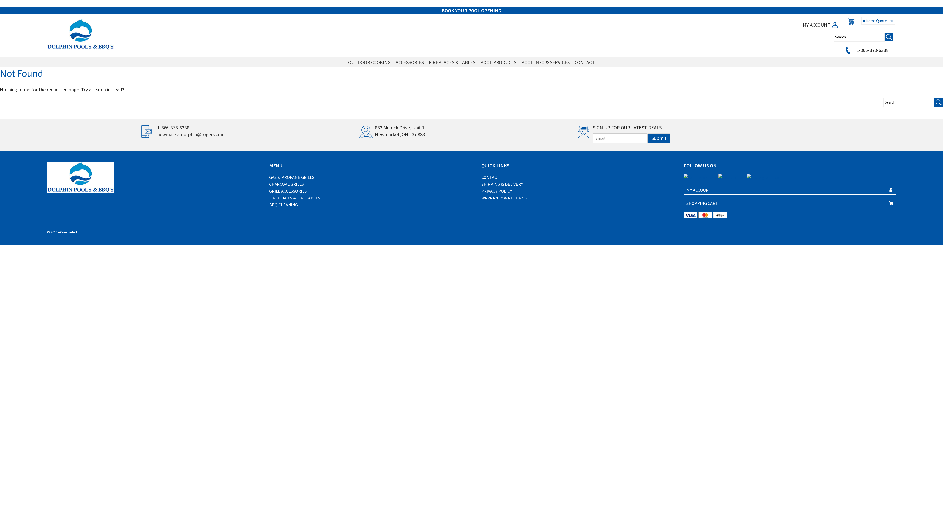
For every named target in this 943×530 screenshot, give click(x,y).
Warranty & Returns (504, 198)
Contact (490, 177)
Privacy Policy (496, 191)
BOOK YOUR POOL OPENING (471, 10)
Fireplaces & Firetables (294, 198)
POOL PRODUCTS (498, 62)
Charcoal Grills (286, 184)
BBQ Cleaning (283, 205)
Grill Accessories (288, 191)
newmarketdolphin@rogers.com (191, 134)
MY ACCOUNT (817, 25)
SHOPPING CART (702, 203)
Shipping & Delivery (502, 184)
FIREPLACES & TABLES (452, 62)
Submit (659, 138)
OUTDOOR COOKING (369, 62)
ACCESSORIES (410, 62)
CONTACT (585, 62)
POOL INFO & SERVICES (545, 62)
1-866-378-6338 (871, 50)
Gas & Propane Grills (291, 177)
